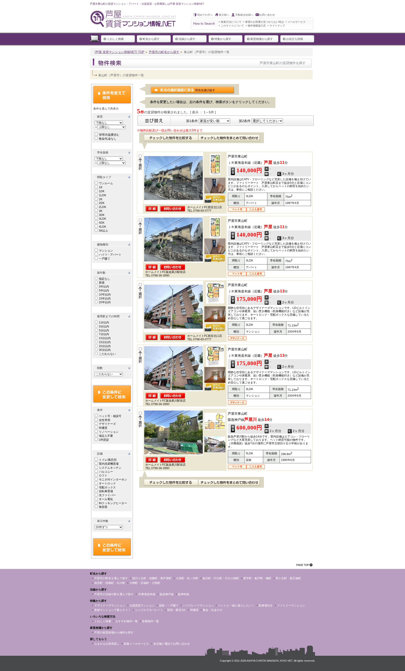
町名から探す (151, 39)
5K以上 (103, 230)
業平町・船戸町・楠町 (257, 578)
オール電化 (106, 499)
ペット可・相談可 (110, 416)
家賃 (100, 116)
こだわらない (107, 354)
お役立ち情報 (294, 39)
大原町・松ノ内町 (187, 578)
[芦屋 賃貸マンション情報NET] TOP (119, 52)
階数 (100, 368)
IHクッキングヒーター (113, 503)
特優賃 (103, 427)
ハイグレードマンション (198, 605)
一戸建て (104, 258)
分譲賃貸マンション (142, 605)
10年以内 (105, 294)
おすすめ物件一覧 (126, 621)
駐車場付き (266, 605)
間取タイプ (104, 177)
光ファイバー (107, 495)
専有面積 (102, 152)
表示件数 (102, 521)
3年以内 (104, 286)
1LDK (102, 195)
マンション (106, 250)
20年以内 (105, 302)
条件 (100, 410)
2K (100, 199)
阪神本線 (183, 594)
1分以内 (104, 322)
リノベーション (109, 431)
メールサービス (297, 21)
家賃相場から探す (261, 39)
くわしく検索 (115, 39)
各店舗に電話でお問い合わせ (171, 643)
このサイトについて (232, 25)
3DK (102, 215)
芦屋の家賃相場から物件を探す (114, 632)
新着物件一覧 (150, 621)
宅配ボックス (107, 487)
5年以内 (104, 290)
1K (100, 187)
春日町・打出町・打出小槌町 (220, 578)
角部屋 (103, 507)
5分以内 (104, 330)
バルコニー (106, 471)
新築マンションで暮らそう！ (112, 610)
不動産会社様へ (244, 14)
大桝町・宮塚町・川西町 (144, 583)
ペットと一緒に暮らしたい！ (236, 605)
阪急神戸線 (167, 594)
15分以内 (105, 342)
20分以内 (105, 346)
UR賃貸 (104, 439)
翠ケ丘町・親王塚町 (288, 578)
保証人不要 (106, 435)
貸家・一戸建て (169, 605)
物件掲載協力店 (257, 25)
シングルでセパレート (149, 610)
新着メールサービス (136, 643)
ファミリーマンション (291, 605)
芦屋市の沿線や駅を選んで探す (114, 594)
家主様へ (224, 14)
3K (100, 211)
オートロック (107, 483)
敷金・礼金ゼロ (212, 610)
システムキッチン (110, 467)
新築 (102, 282)
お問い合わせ (267, 14)
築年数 (101, 272)
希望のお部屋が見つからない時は (264, 21)
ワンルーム (106, 183)
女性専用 (104, 420)
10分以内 (105, 338)
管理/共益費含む (109, 134)
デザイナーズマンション (109, 605)
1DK (102, 191)
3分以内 (104, 326)
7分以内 (104, 334)
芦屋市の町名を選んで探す (111, 578)
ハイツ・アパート (110, 254)
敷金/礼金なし (107, 138)
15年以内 (105, 298)
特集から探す (222, 39)
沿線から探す (187, 39)
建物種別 (102, 244)
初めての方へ (205, 14)
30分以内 (105, 350)
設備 (100, 453)
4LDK (102, 226)
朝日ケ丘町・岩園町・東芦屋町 (152, 578)
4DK (102, 222)
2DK (102, 203)
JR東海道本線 (146, 594)
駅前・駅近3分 (176, 610)
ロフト (103, 475)
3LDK (102, 218)
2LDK (102, 207)
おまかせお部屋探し (107, 643)
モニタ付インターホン (113, 479)
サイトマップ (277, 25)
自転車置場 (106, 491)
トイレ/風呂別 (107, 459)
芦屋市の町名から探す (164, 52)
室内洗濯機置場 (109, 463)
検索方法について (231, 21)
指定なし (104, 278)
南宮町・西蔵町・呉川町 (109, 583)
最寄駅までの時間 (108, 316)
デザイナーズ (107, 424)
